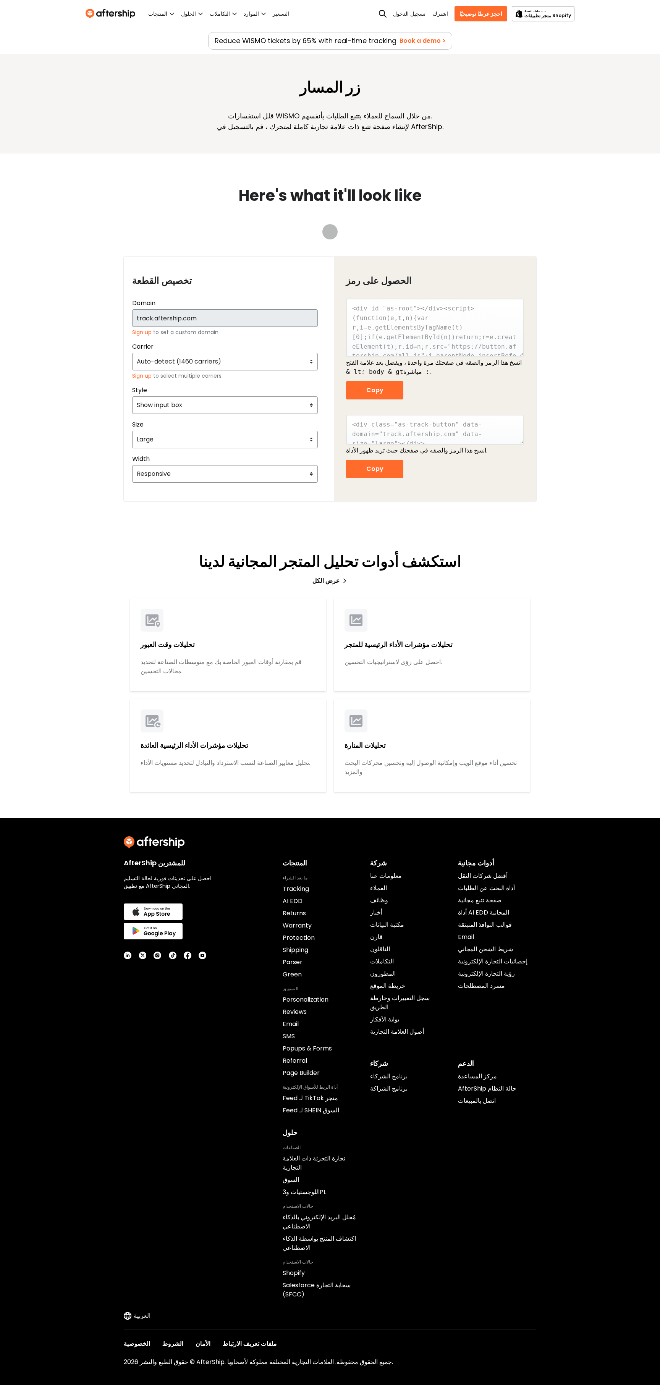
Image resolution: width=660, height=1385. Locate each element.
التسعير (281, 14)
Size (138, 424)
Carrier (143, 346)
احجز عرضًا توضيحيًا (480, 14)
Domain (143, 303)
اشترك (440, 14)
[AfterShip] (112, 14)
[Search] (383, 14)
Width (141, 458)
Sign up (142, 332)
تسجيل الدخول (409, 14)
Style (139, 390)
